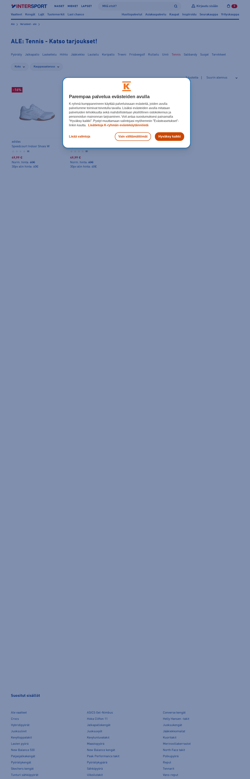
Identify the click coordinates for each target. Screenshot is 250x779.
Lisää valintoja (79, 136)
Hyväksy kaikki (169, 136)
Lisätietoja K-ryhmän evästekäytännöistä (117, 125)
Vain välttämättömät (132, 136)
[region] (126, 113)
